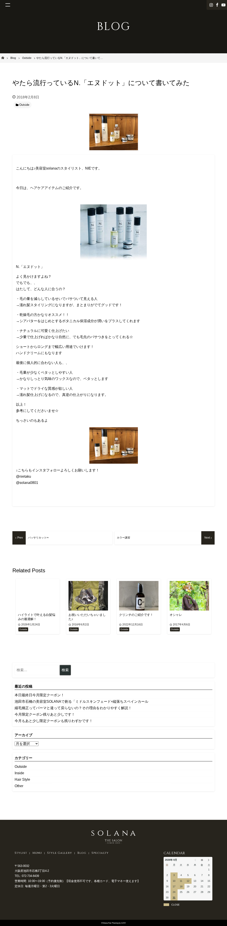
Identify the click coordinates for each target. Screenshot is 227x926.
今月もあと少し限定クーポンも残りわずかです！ (54, 721)
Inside (19, 773)
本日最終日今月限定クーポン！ (39, 695)
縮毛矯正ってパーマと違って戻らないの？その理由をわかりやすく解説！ (73, 708)
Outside (21, 766)
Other (19, 786)
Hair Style (22, 779)
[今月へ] (201, 860)
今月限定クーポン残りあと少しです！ (45, 714)
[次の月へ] (208, 860)
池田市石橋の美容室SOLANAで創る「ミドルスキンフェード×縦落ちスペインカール (81, 701)
